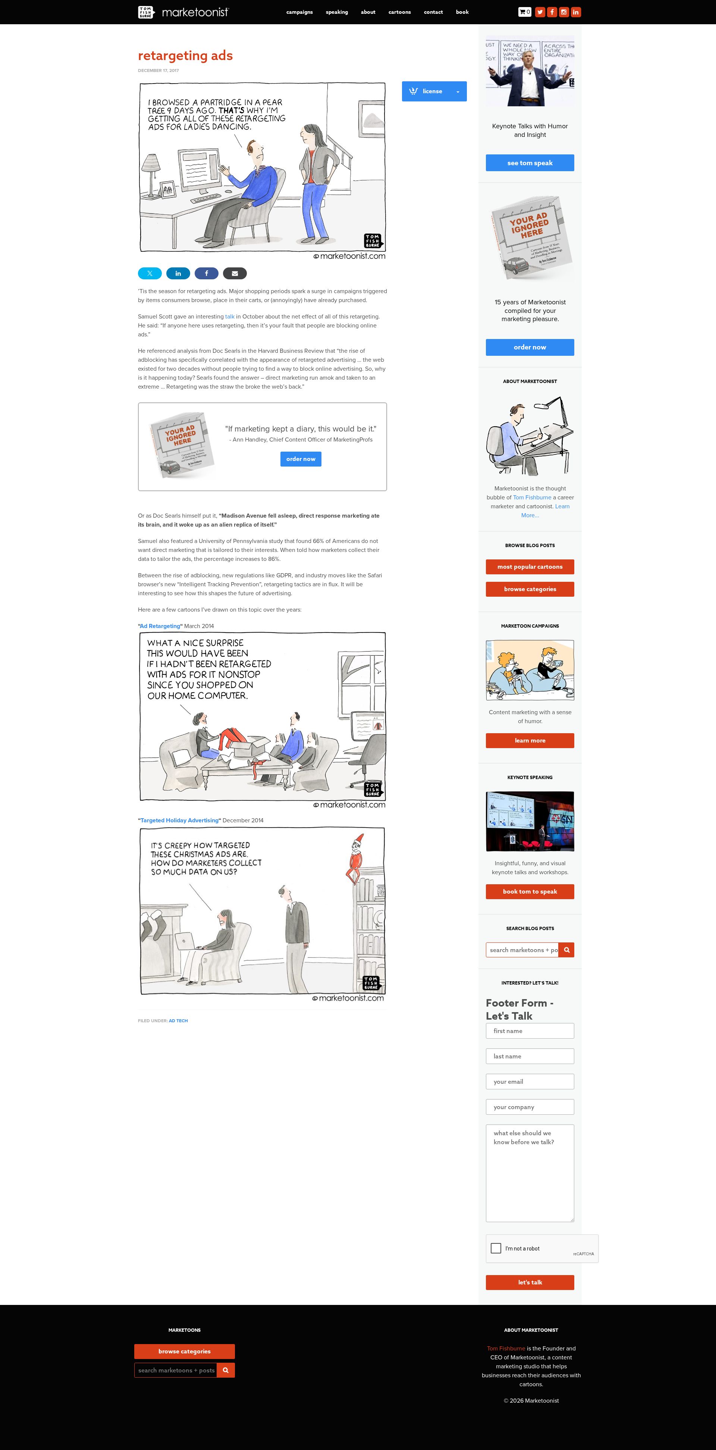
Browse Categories (530, 589)
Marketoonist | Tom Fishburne (183, 12)
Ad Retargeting (160, 626)
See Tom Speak (530, 163)
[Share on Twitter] (150, 273)
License (432, 91)
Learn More (530, 740)
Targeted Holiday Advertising (180, 820)
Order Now (300, 459)
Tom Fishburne (532, 497)
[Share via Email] (235, 273)
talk (230, 316)
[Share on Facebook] (207, 273)
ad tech (178, 1020)
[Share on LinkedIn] (178, 273)
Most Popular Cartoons (530, 566)
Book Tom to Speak (530, 891)
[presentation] (542, 1249)
